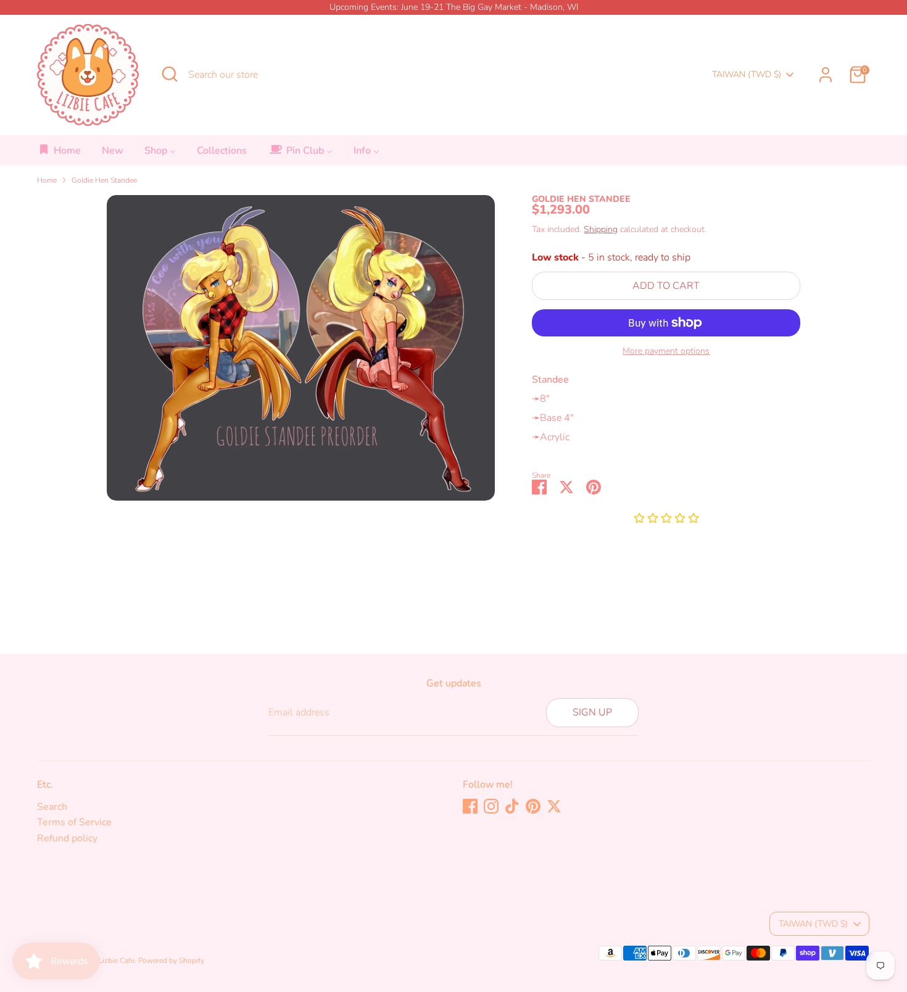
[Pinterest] (533, 806)
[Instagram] (491, 806)
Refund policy (67, 838)
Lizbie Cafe (117, 960)
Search (52, 807)
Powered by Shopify (171, 960)
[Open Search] (169, 74)
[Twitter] (554, 806)
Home (47, 180)
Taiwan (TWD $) (746, 74)
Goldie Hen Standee (104, 180)
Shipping (601, 229)
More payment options (666, 351)
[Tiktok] (512, 806)
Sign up (592, 712)
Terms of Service (74, 822)
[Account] (825, 74)
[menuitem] (59, 154)
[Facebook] (470, 806)
